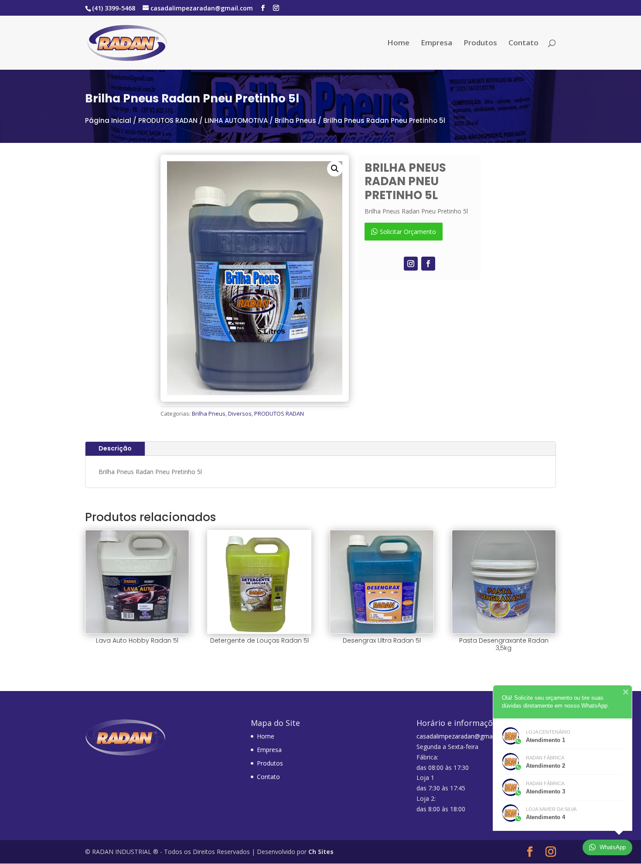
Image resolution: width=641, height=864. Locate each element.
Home (398, 43)
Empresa (436, 43)
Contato (523, 43)
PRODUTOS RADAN (168, 120)
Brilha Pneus (295, 120)
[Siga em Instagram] (411, 264)
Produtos (480, 43)
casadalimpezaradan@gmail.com (462, 736)
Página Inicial (108, 120)
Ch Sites (321, 851)
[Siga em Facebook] (428, 264)
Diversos (240, 413)
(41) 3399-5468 (113, 8)
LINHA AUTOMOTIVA (236, 120)
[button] (335, 168)
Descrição (115, 448)
